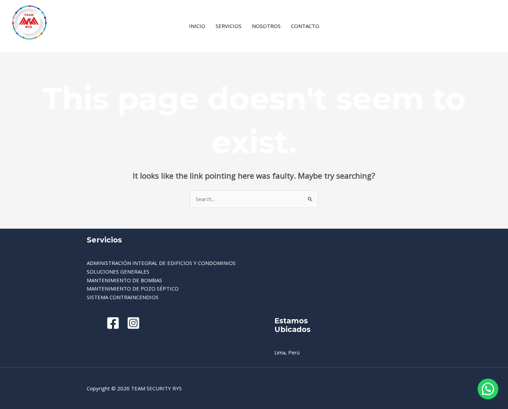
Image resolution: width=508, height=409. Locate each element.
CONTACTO (305, 25)
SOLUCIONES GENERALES (118, 271)
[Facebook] (334, 26)
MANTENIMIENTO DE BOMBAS (124, 280)
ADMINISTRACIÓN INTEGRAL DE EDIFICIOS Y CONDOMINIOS (161, 262)
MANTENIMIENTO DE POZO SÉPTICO (133, 288)
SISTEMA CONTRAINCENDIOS (123, 297)
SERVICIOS (229, 25)
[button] (488, 389)
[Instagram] (344, 26)
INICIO (197, 25)
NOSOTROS (266, 25)
